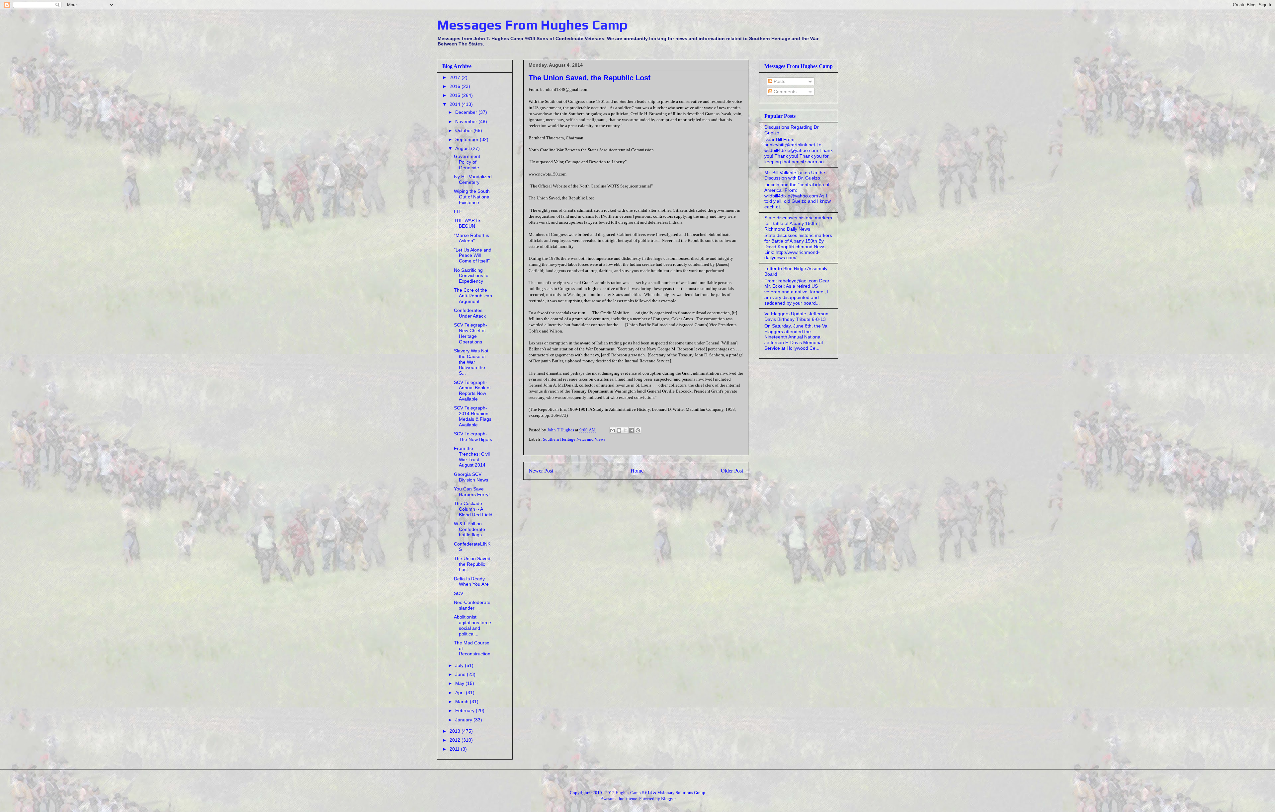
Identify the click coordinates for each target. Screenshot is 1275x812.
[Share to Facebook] (631, 430)
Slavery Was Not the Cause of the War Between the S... (471, 362)
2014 (456, 104)
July (460, 665)
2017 (456, 77)
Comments (784, 91)
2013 (456, 731)
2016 (456, 86)
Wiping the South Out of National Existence (472, 196)
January (464, 719)
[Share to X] (625, 430)
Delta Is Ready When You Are (471, 581)
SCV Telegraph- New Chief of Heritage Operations (470, 333)
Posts (778, 81)
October (464, 130)
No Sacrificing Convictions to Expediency (471, 275)
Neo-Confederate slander (472, 605)
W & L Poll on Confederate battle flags (469, 529)
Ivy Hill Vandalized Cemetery (473, 179)
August (463, 148)
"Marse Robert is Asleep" (471, 238)
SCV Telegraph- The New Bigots (473, 436)
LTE (458, 211)
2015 (456, 95)
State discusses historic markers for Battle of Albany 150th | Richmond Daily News (798, 223)
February (465, 710)
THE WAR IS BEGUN (467, 223)
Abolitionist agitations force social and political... (472, 625)
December (466, 112)
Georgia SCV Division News (471, 477)
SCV (458, 593)
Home (637, 471)
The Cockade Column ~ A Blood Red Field (473, 509)
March (462, 701)
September (467, 139)
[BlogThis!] (619, 430)
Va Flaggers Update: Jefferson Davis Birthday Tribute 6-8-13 (796, 316)
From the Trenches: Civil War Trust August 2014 (472, 457)
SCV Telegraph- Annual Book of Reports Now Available (472, 391)
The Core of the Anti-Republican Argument (473, 295)
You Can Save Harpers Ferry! (472, 491)
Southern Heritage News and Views (574, 439)
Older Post (732, 471)
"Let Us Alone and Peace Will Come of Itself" (472, 255)
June (461, 674)
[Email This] (612, 430)
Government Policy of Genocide (467, 162)
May (460, 683)
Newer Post (541, 471)
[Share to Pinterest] (638, 430)
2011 (455, 749)
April (460, 692)
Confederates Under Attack (470, 313)
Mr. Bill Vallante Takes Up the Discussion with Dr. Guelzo (794, 175)
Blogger (668, 798)
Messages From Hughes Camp (532, 25)
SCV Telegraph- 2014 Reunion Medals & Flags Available (472, 416)
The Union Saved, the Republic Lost (473, 564)
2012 (456, 740)
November (466, 121)
